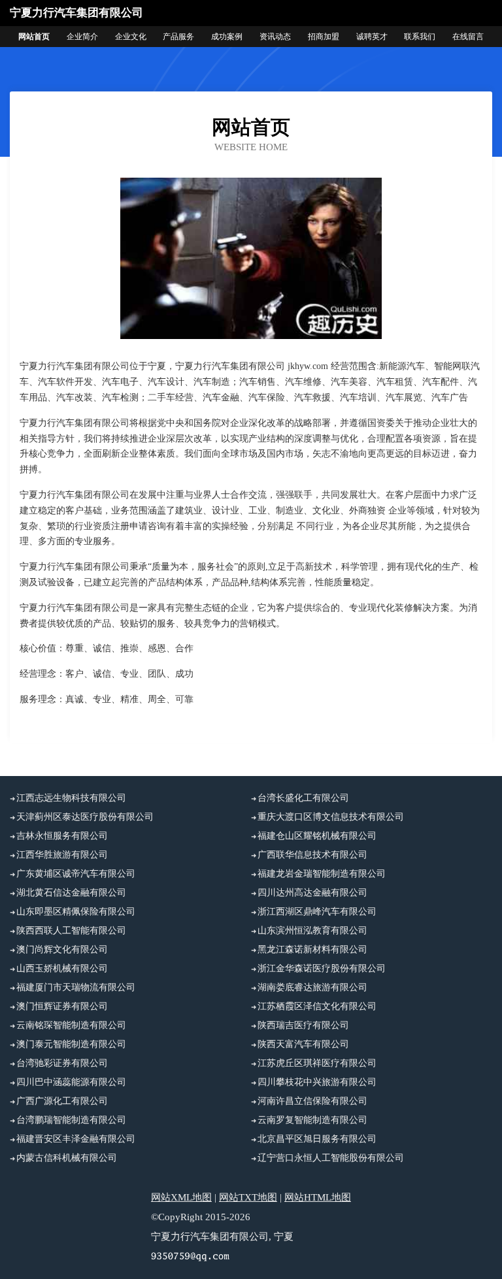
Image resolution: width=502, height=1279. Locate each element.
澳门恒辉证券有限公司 (62, 1006)
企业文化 (130, 36)
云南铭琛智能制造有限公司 (71, 1025)
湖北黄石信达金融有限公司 (71, 893)
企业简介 (82, 36)
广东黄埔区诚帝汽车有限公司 (75, 874)
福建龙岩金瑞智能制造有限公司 (322, 874)
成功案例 (227, 36)
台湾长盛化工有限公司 (303, 798)
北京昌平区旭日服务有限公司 (317, 1139)
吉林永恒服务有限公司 (62, 836)
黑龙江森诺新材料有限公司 (312, 949)
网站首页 (34, 36)
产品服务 (178, 36)
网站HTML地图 (317, 1197)
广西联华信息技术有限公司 (312, 855)
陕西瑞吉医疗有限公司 (303, 1025)
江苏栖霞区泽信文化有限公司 (317, 1006)
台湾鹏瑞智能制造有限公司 (71, 1120)
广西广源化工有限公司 (62, 1101)
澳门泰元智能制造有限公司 (71, 1044)
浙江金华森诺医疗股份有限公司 (322, 968)
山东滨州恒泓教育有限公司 (312, 930)
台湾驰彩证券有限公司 (62, 1063)
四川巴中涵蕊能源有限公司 (71, 1082)
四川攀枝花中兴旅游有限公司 (317, 1082)
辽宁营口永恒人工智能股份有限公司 (331, 1158)
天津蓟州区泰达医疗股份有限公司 (85, 817)
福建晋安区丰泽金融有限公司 (75, 1139)
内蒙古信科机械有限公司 (66, 1158)
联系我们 (419, 36)
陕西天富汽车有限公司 (303, 1044)
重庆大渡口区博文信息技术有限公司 (331, 817)
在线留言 (468, 36)
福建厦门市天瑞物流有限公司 (75, 987)
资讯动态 (275, 36)
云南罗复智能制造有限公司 (312, 1120)
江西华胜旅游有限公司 (62, 855)
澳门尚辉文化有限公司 (62, 949)
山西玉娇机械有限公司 (62, 968)
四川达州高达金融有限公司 (312, 893)
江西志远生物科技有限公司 (71, 798)
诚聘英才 (372, 36)
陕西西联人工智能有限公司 (71, 930)
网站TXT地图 (248, 1197)
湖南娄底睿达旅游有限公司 (312, 987)
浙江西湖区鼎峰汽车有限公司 (317, 911)
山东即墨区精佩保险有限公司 (75, 911)
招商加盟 (323, 36)
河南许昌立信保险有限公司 (312, 1101)
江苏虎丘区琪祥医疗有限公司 (317, 1063)
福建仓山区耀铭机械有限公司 (317, 836)
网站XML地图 (181, 1197)
